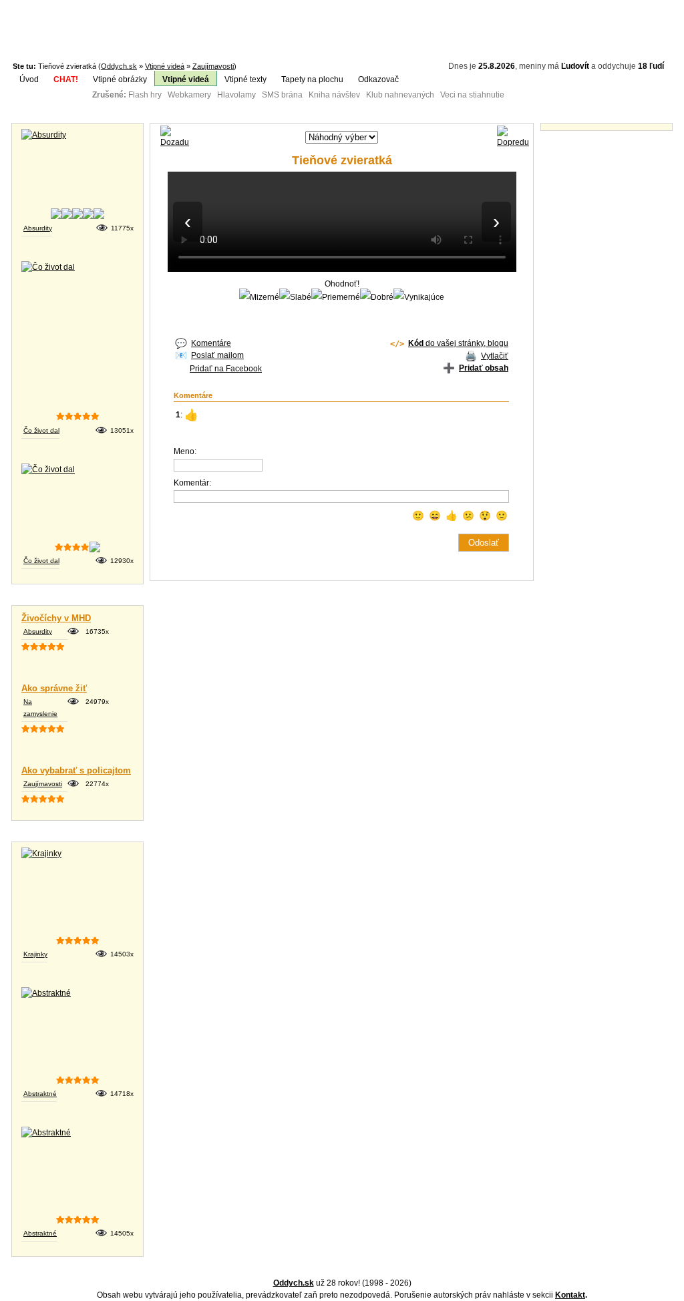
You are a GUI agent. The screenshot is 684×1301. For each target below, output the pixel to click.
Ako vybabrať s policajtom (76, 770)
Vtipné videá (164, 66)
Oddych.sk (119, 66)
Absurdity (37, 228)
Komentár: (192, 483)
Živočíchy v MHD (56, 618)
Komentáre (211, 343)
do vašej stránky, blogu (458, 343)
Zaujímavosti (213, 66)
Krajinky (35, 954)
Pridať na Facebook (226, 368)
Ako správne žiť (54, 688)
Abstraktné (40, 1093)
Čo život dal (41, 430)
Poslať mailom (217, 355)
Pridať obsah (483, 368)
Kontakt (570, 1295)
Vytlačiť (494, 356)
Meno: (185, 451)
